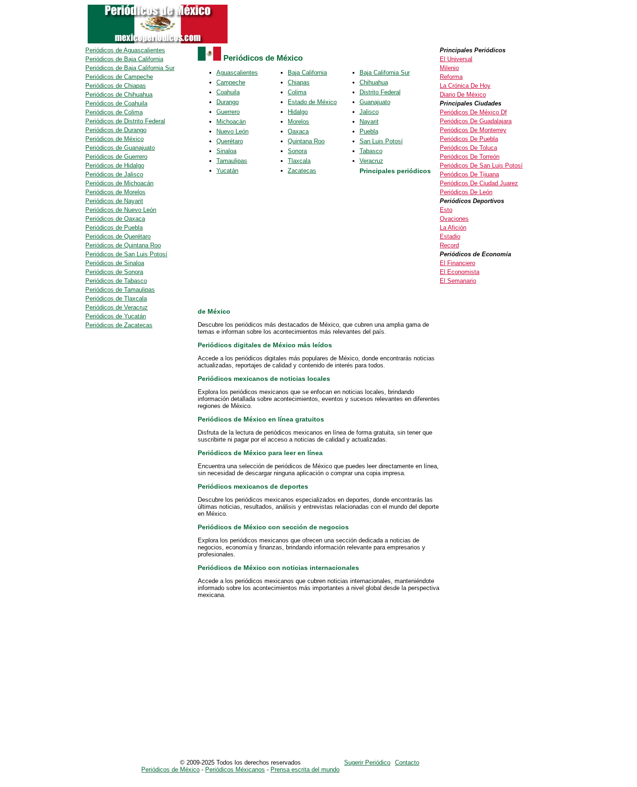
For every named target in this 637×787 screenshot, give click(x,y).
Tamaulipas (231, 160)
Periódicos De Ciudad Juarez (479, 183)
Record (449, 245)
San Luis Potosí (381, 141)
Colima (297, 92)
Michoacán (231, 121)
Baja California (307, 72)
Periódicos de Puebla (114, 227)
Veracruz (371, 160)
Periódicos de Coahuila (116, 103)
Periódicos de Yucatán (115, 316)
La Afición (453, 227)
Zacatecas (302, 170)
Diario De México (463, 94)
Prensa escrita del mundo (304, 769)
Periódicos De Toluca (468, 147)
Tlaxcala (299, 160)
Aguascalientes (237, 72)
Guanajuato (375, 101)
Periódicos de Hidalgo (114, 165)
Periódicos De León (466, 192)
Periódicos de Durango (115, 130)
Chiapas (299, 82)
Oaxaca (298, 131)
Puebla (369, 131)
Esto (446, 209)
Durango (227, 101)
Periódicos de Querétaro (118, 236)
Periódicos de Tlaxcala (116, 298)
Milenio (449, 67)
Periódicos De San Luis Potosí (481, 165)
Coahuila (228, 92)
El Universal (456, 59)
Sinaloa (226, 151)
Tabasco (371, 151)
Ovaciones (454, 218)
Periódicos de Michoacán (119, 183)
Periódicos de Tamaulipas (120, 289)
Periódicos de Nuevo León (120, 209)
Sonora (297, 151)
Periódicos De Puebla (469, 138)
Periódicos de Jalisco (114, 174)
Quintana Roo (306, 141)
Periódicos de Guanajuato (120, 147)
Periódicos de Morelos (115, 192)
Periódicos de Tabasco (116, 280)
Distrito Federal (380, 92)
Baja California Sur (385, 72)
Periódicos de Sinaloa (114, 263)
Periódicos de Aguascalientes (125, 50)
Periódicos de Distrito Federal (125, 121)
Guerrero (228, 111)
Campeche (230, 82)
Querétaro (229, 141)
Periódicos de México (114, 138)
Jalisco (369, 111)
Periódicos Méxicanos (235, 769)
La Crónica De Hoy (465, 85)
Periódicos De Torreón (469, 156)
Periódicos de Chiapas (115, 85)
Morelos (298, 121)
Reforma (451, 76)
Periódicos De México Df (473, 112)
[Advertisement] (316, 242)
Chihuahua (374, 82)
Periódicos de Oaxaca (115, 218)
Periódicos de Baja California (124, 59)
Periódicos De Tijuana (469, 174)
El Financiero (457, 263)
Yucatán (227, 170)
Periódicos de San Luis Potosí (126, 254)
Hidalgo (298, 111)
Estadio (450, 236)
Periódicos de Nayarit (114, 200)
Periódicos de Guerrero (116, 156)
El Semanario (458, 280)
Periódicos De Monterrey (473, 130)
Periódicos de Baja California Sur (129, 67)
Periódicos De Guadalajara (476, 121)
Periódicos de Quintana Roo (123, 245)
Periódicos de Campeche (119, 76)
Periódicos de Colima (114, 112)
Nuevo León (232, 131)
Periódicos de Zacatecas (118, 325)
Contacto (407, 762)
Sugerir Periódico (367, 762)
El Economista (459, 271)
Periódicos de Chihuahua (118, 94)
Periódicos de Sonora (114, 271)
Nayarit (369, 121)
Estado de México (312, 101)
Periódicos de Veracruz (116, 307)
